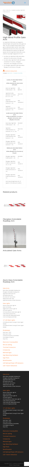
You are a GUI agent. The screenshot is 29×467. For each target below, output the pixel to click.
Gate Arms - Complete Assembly (13, 10)
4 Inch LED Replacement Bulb (9, 317)
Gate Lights (6, 303)
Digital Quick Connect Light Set (10, 308)
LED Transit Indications (10, 365)
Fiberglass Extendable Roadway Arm (11, 292)
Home (4, 10)
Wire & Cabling (7, 344)
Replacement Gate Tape (8, 298)
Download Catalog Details (11, 71)
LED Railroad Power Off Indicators (13, 363)
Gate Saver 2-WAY (7, 334)
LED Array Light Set (7, 310)
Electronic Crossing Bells (10, 342)
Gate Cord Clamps (7, 307)
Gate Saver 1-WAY (7, 332)
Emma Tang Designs (14, 465)
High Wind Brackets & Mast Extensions (12, 300)
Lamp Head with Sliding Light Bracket (11, 315)
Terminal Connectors (9, 347)
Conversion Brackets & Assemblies (11, 335)
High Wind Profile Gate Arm (9, 293)
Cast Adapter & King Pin (8, 337)
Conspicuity (6, 350)
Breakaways (6, 330)
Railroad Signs (7, 352)
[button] (24, 16)
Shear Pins (5, 339)
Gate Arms (6, 288)
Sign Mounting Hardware (10, 355)
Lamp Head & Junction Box (9, 313)
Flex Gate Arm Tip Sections (9, 297)
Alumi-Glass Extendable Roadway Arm (11, 290)
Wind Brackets (7, 360)
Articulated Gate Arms (8, 295)
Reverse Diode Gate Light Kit (9, 305)
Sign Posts (6, 358)
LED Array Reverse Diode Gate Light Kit (12, 312)
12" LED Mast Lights (9, 320)
